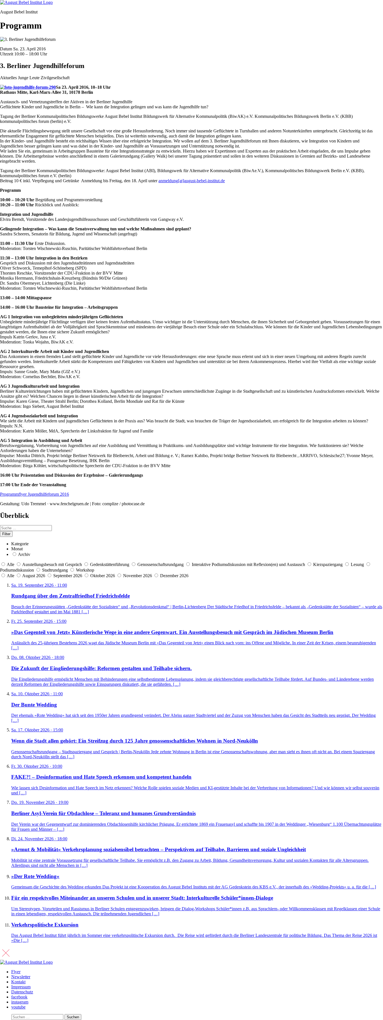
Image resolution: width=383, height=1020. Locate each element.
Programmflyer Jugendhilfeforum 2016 (34, 494)
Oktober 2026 (103, 575)
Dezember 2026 (174, 575)
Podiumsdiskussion (17, 570)
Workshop (85, 570)
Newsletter (20, 976)
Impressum (21, 986)
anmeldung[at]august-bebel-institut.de (191, 180)
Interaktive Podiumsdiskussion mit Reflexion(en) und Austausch (248, 564)
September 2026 (68, 575)
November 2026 (138, 575)
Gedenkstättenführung (109, 564)
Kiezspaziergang (328, 564)
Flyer (15, 971)
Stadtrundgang (55, 570)
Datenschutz (22, 991)
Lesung (357, 564)
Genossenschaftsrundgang (160, 564)
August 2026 (34, 575)
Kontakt (18, 981)
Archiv (24, 554)
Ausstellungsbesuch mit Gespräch (52, 564)
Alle (10, 564)
